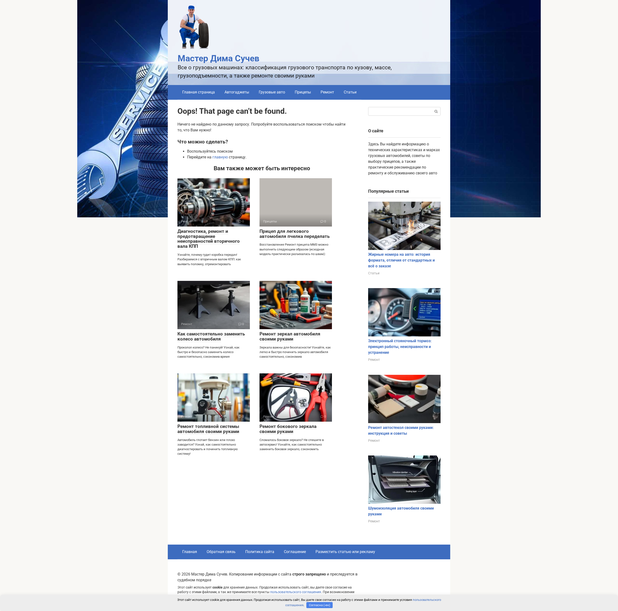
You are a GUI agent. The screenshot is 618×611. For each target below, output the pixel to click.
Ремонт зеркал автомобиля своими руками (290, 336)
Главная (189, 551)
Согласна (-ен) (319, 605)
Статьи (350, 92)
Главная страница (198, 92)
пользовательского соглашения (295, 592)
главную (220, 157)
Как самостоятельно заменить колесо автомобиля (211, 336)
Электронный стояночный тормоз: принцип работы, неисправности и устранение (400, 347)
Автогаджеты (237, 92)
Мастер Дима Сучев (218, 58)
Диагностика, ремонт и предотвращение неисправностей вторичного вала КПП (208, 238)
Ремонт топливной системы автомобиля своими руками (208, 429)
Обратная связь (221, 551)
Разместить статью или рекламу (345, 551)
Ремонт (327, 92)
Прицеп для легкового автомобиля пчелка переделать (295, 233)
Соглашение (295, 551)
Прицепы (303, 92)
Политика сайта (259, 551)
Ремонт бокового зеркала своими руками (288, 429)
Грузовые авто (272, 92)
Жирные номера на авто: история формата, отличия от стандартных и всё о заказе (401, 260)
